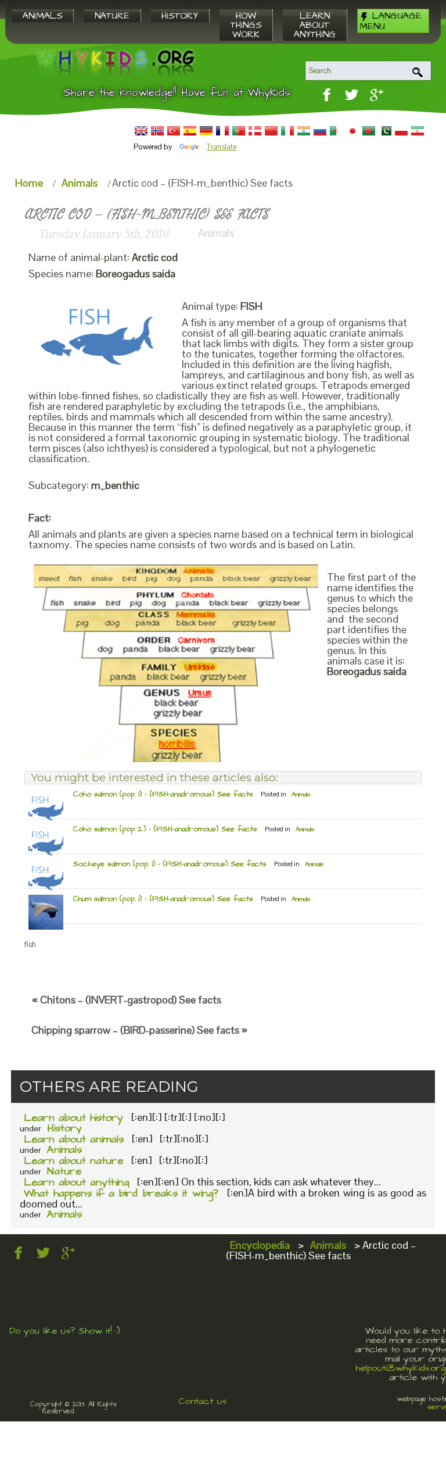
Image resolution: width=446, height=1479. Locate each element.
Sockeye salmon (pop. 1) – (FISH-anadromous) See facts (170, 864)
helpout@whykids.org (400, 1368)
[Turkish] (173, 130)
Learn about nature (73, 1160)
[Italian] (287, 130)
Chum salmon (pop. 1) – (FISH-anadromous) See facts (163, 899)
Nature (64, 1171)
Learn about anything (76, 1182)
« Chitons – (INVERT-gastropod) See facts (126, 999)
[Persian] (417, 130)
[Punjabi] (385, 130)
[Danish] (255, 130)
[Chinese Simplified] (271, 130)
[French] (222, 130)
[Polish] (401, 130)
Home (29, 183)
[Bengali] (368, 130)
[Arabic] (336, 130)
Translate (221, 147)
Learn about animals (74, 1139)
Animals (80, 183)
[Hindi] (303, 130)
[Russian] (320, 130)
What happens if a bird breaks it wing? (121, 1193)
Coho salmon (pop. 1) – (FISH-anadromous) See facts (163, 794)
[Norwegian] (157, 130)
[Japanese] (352, 130)
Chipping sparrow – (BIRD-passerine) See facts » (139, 1030)
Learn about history (73, 1117)
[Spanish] (190, 130)
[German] (206, 130)
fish (30, 944)
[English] (141, 130)
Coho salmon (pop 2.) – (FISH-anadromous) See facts (165, 829)
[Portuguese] (238, 130)
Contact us (202, 1401)
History (64, 1128)
